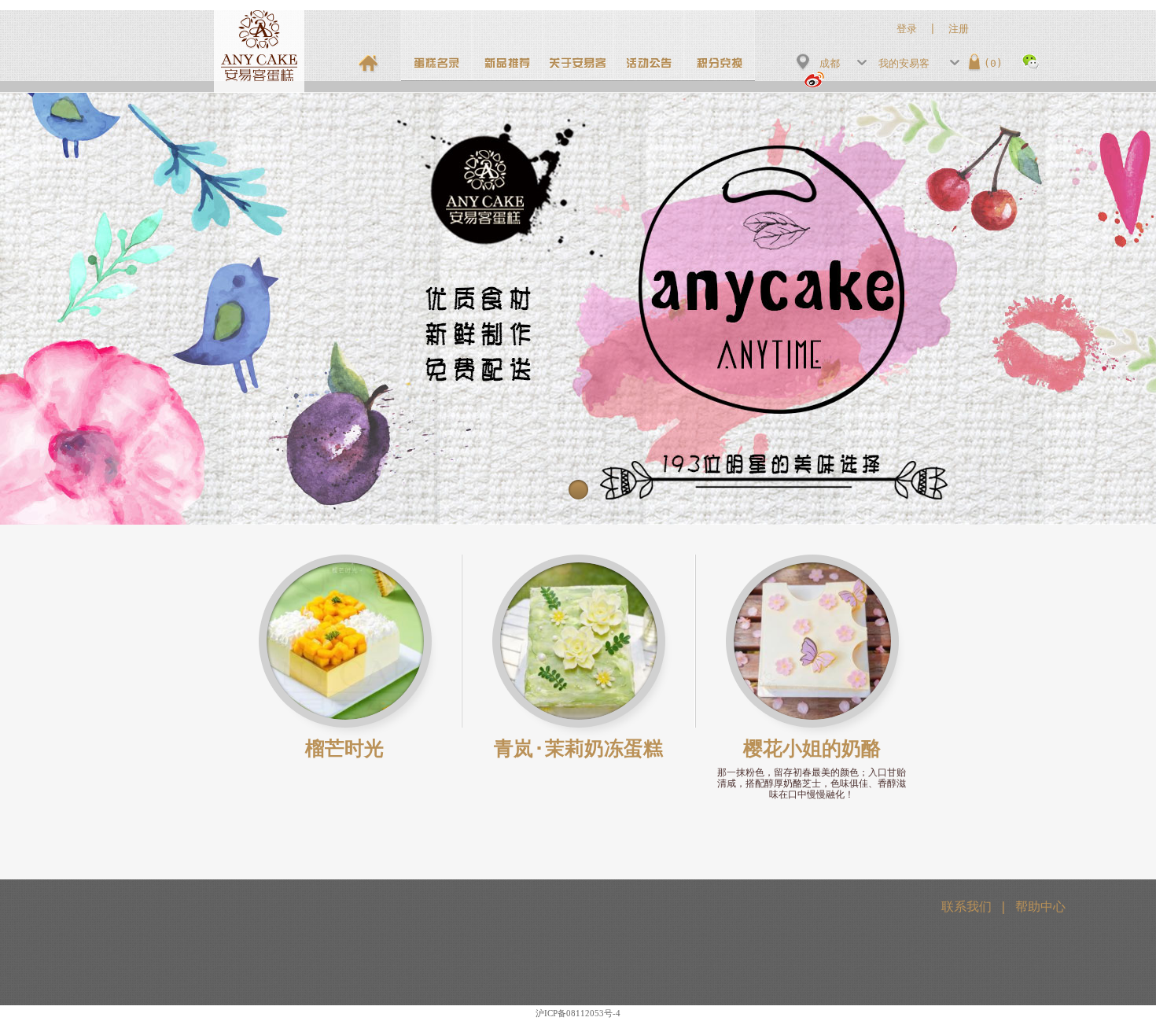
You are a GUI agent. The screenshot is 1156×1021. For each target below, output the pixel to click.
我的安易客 (904, 63)
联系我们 (966, 906)
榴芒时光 (344, 748)
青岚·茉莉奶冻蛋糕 (578, 748)
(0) (993, 63)
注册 (958, 29)
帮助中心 (1040, 906)
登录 (906, 29)
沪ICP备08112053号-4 (578, 1013)
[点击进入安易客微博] (810, 77)
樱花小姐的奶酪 (812, 748)
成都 (829, 63)
